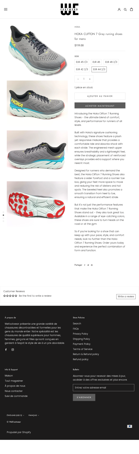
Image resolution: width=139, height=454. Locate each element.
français (33, 415)
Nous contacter (14, 391)
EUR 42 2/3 (82, 69)
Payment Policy (81, 344)
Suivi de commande (16, 396)
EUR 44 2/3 (99, 69)
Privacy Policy (80, 333)
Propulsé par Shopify (19, 432)
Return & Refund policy (86, 354)
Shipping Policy (81, 339)
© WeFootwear (14, 421)
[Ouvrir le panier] (131, 9)
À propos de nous (15, 385)
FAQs (76, 328)
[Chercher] (125, 9)
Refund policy (80, 359)
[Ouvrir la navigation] (5, 9)
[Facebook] (85, 265)
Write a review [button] (126, 296)
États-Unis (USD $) (14, 415)
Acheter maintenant (100, 105)
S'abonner (84, 397)
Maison (9, 375)
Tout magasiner (14, 380)
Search (77, 323)
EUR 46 (96, 62)
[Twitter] (88, 265)
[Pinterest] (92, 265)
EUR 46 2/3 (111, 62)
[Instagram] (13, 349)
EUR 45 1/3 (81, 62)
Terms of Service (82, 349)
